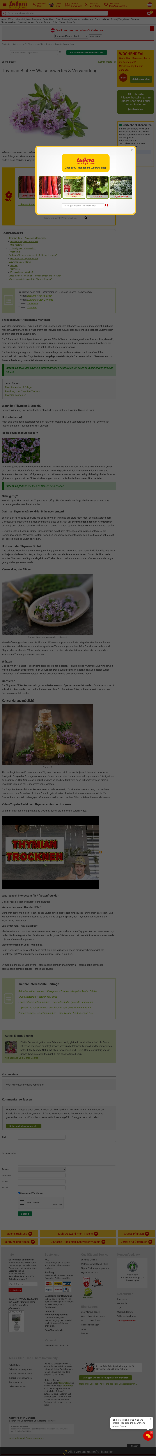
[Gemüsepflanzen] (50, 187)
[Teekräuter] (97, 187)
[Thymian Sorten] (121, 187)
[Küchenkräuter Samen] (74, 187)
